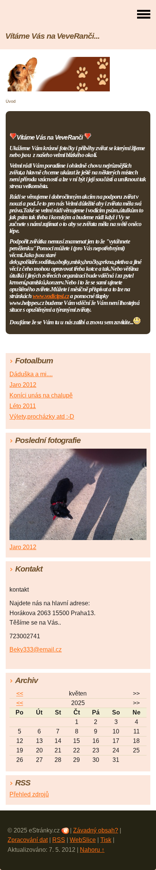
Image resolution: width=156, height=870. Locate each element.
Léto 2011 (22, 406)
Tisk (105, 840)
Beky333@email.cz (35, 649)
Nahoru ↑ (92, 849)
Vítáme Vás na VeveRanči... (52, 35)
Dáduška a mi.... (31, 374)
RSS (58, 840)
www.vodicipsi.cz (51, 296)
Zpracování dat (28, 840)
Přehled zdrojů (29, 794)
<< (19, 693)
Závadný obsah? (95, 830)
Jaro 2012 (22, 385)
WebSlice (83, 840)
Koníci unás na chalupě (41, 395)
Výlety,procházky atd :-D (41, 416)
